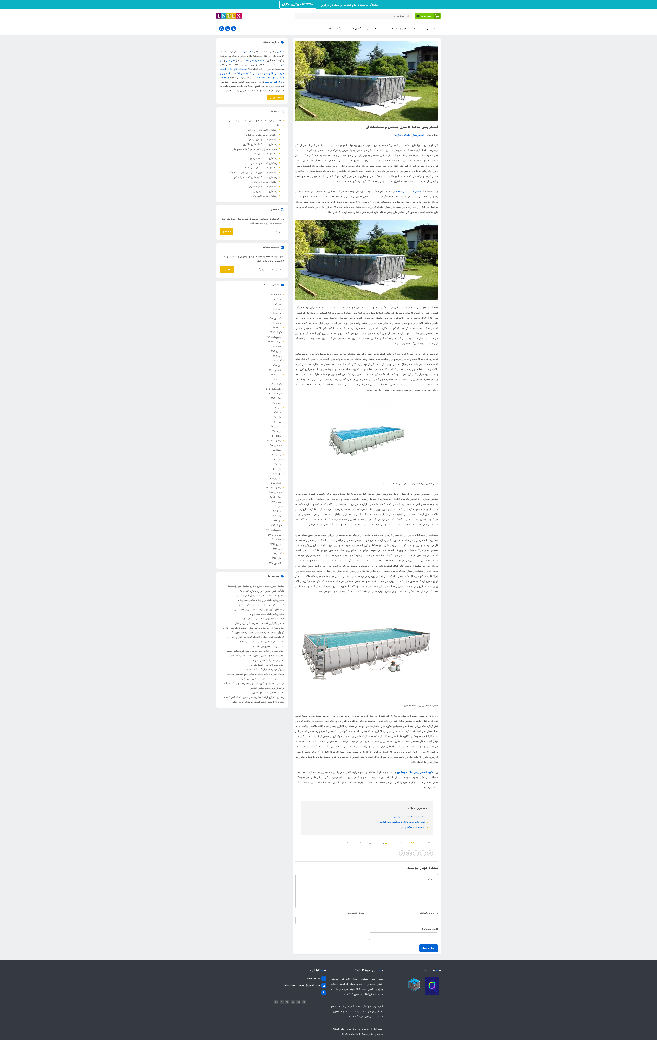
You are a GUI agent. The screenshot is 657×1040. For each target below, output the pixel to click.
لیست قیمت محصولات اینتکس (405, 29)
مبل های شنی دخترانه (249, 679)
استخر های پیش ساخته (408, 192)
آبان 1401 (277, 417)
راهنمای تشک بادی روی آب (262, 130)
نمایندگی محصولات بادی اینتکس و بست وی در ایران (349, 5)
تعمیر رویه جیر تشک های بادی (269, 660)
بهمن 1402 (276, 351)
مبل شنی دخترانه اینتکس (272, 683)
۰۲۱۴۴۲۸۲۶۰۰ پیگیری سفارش (297, 4)
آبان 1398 (277, 558)
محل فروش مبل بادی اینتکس (251, 595)
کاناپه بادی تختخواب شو (239, 73)
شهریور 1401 (276, 426)
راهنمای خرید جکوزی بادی (263, 139)
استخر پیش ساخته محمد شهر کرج (267, 614)
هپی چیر (230, 60)
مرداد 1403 (276, 323)
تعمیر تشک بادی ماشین (272, 655)
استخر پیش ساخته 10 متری (409, 135)
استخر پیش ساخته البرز (244, 609)
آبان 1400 (277, 469)
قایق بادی (268, 73)
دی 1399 (277, 507)
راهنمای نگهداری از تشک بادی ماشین (266, 697)
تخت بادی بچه (274, 585)
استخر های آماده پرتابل (273, 679)
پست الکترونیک (355, 913)
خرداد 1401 (276, 436)
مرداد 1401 (277, 431)
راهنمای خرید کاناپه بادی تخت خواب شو (255, 177)
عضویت (227, 269)
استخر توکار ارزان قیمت (273, 623)
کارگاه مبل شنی (273, 590)
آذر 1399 (277, 511)
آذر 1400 (278, 464)
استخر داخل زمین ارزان (235, 628)
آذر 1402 (278, 361)
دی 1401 (278, 408)
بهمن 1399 (276, 502)
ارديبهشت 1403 (274, 337)
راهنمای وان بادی (275, 595)
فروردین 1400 (275, 492)
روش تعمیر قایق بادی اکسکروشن (268, 665)
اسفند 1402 (276, 346)
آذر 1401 (278, 412)
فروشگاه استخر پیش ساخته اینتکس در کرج (263, 619)
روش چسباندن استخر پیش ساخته (267, 651)
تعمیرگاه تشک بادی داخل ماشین (243, 655)
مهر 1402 (277, 365)
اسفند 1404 (276, 295)
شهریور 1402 (275, 370)
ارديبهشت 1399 (274, 530)
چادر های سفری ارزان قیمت (270, 609)
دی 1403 (277, 309)
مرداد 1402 (276, 375)
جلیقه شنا (224, 77)
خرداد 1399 (276, 525)
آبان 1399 (277, 516)
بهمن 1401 (277, 403)
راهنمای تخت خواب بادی (263, 163)
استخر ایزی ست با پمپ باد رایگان (410, 817)
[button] (428, 16)
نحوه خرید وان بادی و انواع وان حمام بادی (254, 149)
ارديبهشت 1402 (274, 389)
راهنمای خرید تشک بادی (264, 196)
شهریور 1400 (275, 478)
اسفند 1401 (276, 398)
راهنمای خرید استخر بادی (263, 158)
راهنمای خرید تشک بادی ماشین (260, 144)
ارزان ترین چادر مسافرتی (249, 605)
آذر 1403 (277, 313)
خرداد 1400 (276, 483)
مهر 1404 (277, 304)
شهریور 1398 (275, 563)
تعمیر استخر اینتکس (274, 642)
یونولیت (272, 632)
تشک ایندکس (259, 702)
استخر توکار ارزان (276, 628)
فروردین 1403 (275, 342)
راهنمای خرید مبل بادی (265, 154)
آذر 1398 (277, 554)
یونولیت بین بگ (238, 632)
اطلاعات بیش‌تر (275, 97)
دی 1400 (277, 460)
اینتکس (431, 29)
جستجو (227, 231)
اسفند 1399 (276, 497)
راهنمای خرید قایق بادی (264, 182)
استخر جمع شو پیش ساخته (241, 674)
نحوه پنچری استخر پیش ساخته (269, 646)
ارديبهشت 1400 (274, 488)
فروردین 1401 (275, 445)
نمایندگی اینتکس (245, 52)
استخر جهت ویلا (247, 600)
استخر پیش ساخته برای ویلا (270, 600)
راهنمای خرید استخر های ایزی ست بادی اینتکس (255, 121)
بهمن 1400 (276, 455)
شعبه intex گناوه (275, 702)
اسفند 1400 (276, 450)
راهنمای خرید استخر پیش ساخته (361, 843)
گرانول (281, 632)
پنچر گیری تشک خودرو (237, 651)
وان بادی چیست (250, 590)
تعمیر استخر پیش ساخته (251, 642)
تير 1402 (278, 379)
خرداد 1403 (276, 332)
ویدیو (329, 29)
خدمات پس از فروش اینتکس (270, 674)
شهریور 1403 (275, 318)
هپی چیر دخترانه (249, 683)
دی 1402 (277, 356)
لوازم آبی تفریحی (273, 82)
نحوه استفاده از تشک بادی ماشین (267, 692)
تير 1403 (277, 328)
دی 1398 (277, 549)
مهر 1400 (277, 474)
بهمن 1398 (276, 544)
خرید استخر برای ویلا (273, 605)
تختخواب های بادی (237, 69)
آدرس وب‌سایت (430, 929)
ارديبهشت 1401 (274, 441)
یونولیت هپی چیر (257, 632)
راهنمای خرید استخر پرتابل (413, 827)
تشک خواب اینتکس (240, 702)
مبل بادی (257, 73)
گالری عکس (355, 29)
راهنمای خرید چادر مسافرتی (262, 187)
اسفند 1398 (276, 539)
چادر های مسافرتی (261, 77)
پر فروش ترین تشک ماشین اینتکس (266, 688)
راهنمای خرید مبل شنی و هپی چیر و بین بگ (253, 173)
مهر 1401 (278, 422)
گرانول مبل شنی (276, 637)
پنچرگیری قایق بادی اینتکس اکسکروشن (265, 669)
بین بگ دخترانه (231, 683)
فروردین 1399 (275, 535)
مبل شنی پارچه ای (237, 637)
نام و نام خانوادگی (428, 913)
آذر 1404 (277, 299)
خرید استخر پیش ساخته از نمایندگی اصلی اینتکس (402, 822)
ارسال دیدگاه (428, 948)
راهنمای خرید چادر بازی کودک (261, 135)
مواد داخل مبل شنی (257, 637)
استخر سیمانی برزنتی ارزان (247, 623)
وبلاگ (340, 29)
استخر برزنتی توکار (257, 628)
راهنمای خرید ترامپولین (265, 191)
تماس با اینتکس (375, 29)
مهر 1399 (277, 521)
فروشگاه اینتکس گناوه (235, 697)
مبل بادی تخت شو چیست (244, 585)
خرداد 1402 (276, 384)
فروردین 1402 (275, 394)
